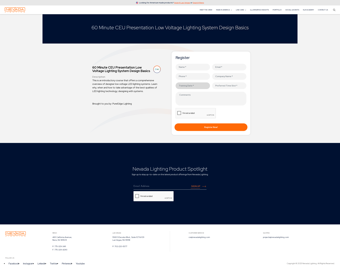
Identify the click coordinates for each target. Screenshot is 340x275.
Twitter (54, 263)
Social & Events (292, 10)
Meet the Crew (206, 10)
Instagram (28, 263)
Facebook (13, 263)
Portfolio (277, 10)
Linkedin (41, 263)
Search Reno (198, 2)
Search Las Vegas (182, 2)
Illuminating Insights (259, 10)
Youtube (80, 263)
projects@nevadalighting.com (276, 237)
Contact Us (323, 10)
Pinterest (67, 263)
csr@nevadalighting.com (199, 237)
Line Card (240, 10)
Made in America (223, 10)
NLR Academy (308, 10)
